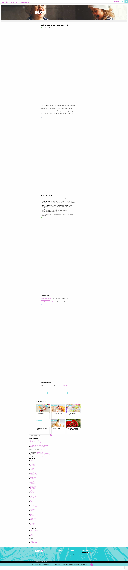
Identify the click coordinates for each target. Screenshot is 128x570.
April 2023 (32, 478)
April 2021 (32, 501)
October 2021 (33, 496)
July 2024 (32, 466)
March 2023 (32, 479)
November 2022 (33, 484)
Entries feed (32, 541)
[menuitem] (12, 2)
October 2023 (33, 477)
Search (51, 435)
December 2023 (33, 474)
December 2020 (33, 505)
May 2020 (32, 514)
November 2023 (33, 475)
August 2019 (32, 524)
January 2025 (33, 463)
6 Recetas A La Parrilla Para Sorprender (38, 446)
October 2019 (33, 522)
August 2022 (32, 488)
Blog (17, 2)
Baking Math (65, 385)
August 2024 (32, 465)
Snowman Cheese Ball (57, 428)
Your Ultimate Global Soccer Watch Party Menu (39, 443)
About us (72, 552)
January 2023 (33, 482)
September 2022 (33, 487)
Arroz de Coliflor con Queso (42, 450)
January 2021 (33, 504)
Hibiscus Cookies (39, 452)
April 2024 (32, 469)
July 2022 (32, 490)
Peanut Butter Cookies (46, 298)
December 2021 (33, 493)
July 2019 (32, 525)
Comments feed (33, 542)
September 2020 (33, 509)
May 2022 (32, 492)
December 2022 (33, 483)
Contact (72, 554)
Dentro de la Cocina (34, 530)
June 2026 (32, 461)
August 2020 (33, 510)
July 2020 (32, 511)
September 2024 (33, 464)
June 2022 (32, 491)
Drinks (31, 531)
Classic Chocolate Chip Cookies (47, 301)
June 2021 (32, 500)
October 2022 (33, 486)
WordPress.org (33, 543)
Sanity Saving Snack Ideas (57, 413)
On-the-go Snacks (40, 413)
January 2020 (33, 519)
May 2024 (32, 468)
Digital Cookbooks (24, 2)
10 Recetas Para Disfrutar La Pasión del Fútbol (39, 445)
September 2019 (33, 523)
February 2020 (33, 518)
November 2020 (33, 506)
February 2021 (33, 502)
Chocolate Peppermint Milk (42, 456)
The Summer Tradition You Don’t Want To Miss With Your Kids (73, 429)
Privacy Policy (76, 564)
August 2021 (32, 499)
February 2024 (33, 472)
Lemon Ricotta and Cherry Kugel (43, 454)
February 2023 (33, 481)
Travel (31, 535)
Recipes (12, 2)
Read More (39, 414)
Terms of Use (84, 564)
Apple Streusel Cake (45, 300)
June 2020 (32, 513)
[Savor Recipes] (5, 1)
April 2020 (32, 515)
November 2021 (33, 495)
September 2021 (33, 497)
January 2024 (33, 473)
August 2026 (32, 460)
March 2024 (32, 470)
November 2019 (33, 520)
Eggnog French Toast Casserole (42, 453)
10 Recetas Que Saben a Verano (36, 442)
